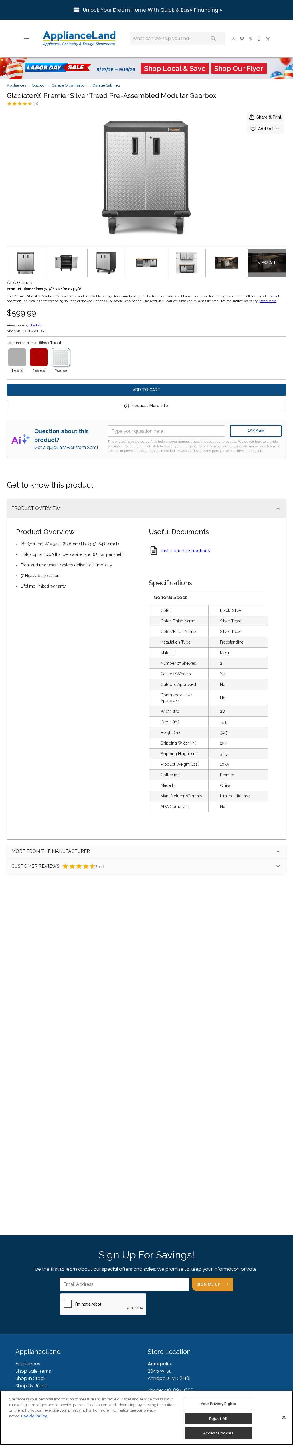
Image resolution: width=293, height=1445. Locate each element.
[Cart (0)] (268, 38)
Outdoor (39, 85)
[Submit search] (213, 38)
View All (267, 262)
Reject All (218, 1418)
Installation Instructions (185, 550)
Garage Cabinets (106, 85)
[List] (242, 38)
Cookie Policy (34, 1416)
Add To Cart (146, 390)
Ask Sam (256, 431)
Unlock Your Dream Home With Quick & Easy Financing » (152, 10)
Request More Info (150, 405)
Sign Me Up (208, 1284)
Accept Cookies (218, 1433)
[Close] (284, 1417)
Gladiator (36, 325)
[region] (146, 1418)
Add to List (268, 129)
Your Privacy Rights (218, 1404)
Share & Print (269, 117)
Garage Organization (69, 85)
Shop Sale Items (33, 1371)
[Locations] (251, 38)
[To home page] (79, 38)
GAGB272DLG (33, 331)
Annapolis (159, 1363)
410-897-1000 (178, 1390)
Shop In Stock (30, 1378)
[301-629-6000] (259, 38)
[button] (26, 38)
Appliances (16, 85)
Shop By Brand (31, 1385)
